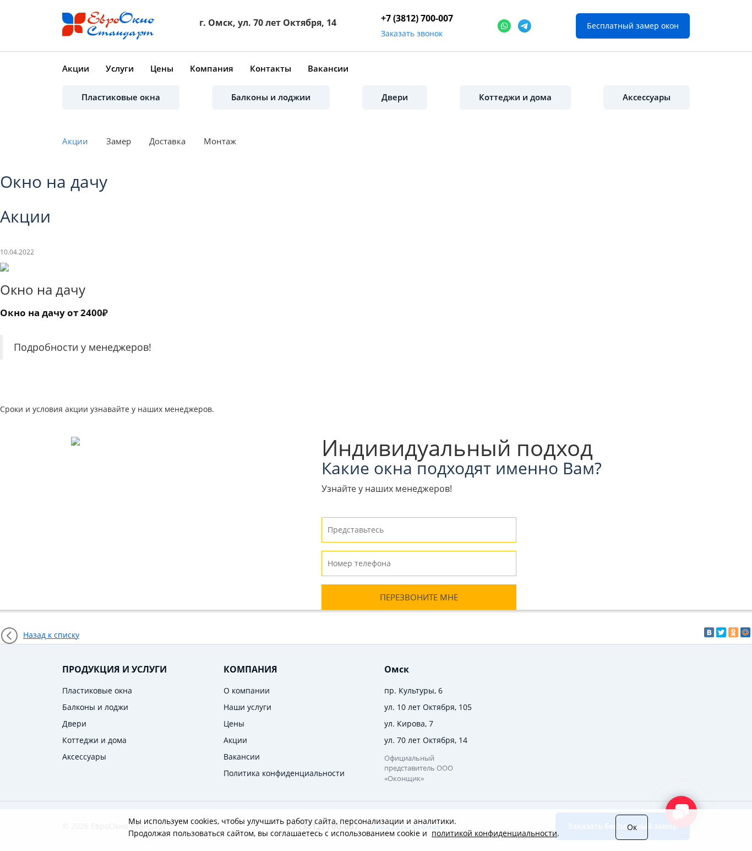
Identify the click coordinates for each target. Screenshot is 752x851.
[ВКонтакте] (709, 632)
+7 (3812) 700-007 (417, 18)
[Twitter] (721, 632)
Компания (211, 68)
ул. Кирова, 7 (408, 723)
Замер (118, 141)
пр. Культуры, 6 (413, 690)
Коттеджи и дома (515, 96)
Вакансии (328, 68)
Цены (161, 68)
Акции (75, 68)
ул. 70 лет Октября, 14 (425, 740)
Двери (395, 96)
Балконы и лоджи (95, 707)
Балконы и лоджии (270, 96)
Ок (632, 827)
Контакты (270, 68)
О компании (247, 690)
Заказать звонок (412, 33)
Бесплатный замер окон (633, 25)
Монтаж (220, 141)
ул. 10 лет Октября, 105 (428, 707)
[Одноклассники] (733, 632)
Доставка (167, 141)
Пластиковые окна (120, 96)
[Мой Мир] (745, 632)
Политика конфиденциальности (284, 773)
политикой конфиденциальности (494, 833)
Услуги (120, 68)
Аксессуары (647, 96)
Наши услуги (247, 707)
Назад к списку (51, 635)
